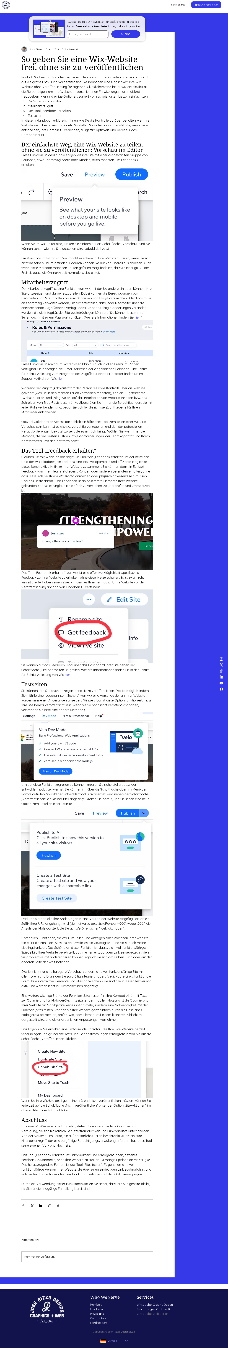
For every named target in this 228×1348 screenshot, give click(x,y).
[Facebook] (221, 689)
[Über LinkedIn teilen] (40, 1205)
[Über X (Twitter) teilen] (31, 1205)
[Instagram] (221, 659)
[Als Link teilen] (49, 1205)
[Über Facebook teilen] (23, 1205)
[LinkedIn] (221, 677)
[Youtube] (221, 683)
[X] (221, 665)
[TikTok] (221, 671)
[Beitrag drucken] (58, 1205)
